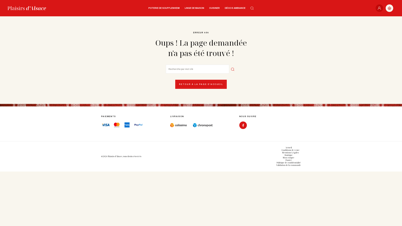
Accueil (288, 147)
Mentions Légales (290, 152)
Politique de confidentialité (289, 162)
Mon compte (288, 157)
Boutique (289, 155)
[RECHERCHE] (252, 8)
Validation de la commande (288, 165)
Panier (288, 160)
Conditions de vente (290, 150)
